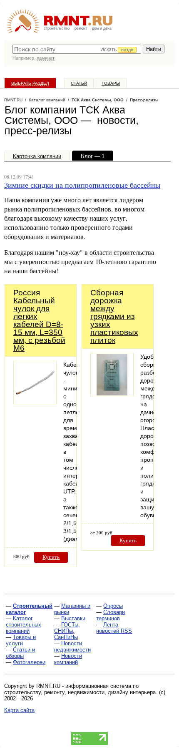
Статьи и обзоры (20, 653)
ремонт (81, 28)
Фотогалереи (29, 662)
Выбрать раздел (30, 83)
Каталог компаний (47, 100)
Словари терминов (110, 615)
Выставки (73, 618)
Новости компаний (68, 659)
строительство (57, 28)
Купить (51, 557)
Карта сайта (19, 710)
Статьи (79, 83)
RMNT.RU (13, 100)
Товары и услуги (21, 640)
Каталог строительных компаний (23, 624)
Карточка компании (37, 156)
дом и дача (102, 28)
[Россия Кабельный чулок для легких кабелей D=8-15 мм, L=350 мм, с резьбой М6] (35, 402)
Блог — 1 (92, 156)
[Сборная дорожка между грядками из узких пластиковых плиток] (112, 394)
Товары (111, 83)
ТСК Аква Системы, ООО (98, 100)
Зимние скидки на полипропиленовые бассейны (82, 185)
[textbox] (76, 49)
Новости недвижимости (72, 646)
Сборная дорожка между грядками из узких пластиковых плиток (114, 316)
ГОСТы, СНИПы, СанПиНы (67, 631)
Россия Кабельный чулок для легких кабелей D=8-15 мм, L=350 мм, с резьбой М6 (39, 320)
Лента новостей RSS (114, 628)
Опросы (113, 606)
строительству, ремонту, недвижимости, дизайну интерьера (80, 692)
